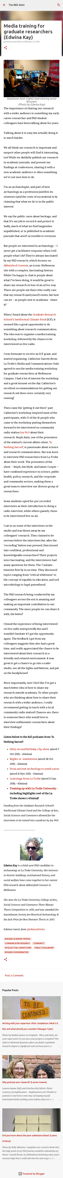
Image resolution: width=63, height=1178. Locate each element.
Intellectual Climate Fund (18, 948)
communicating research (17, 943)
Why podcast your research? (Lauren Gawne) (24, 1082)
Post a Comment (14, 975)
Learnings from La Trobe (25, 778)
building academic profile (17, 939)
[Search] (59, 5)
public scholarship (44, 948)
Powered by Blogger (33, 1173)
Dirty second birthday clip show (29, 749)
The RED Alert (17, 5)
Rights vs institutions (23, 758)
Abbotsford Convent (16, 265)
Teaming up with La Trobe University (33, 788)
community (38, 943)
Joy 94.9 (25, 432)
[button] (5, 48)
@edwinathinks (36, 929)
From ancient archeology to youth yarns (34, 768)
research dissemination (16, 952)
